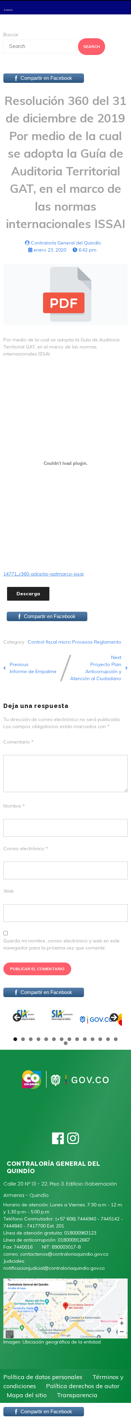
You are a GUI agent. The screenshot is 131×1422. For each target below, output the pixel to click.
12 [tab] (100, 1039)
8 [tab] (69, 1039)
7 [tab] (61, 1039)
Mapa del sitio (27, 1395)
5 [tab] (46, 1039)
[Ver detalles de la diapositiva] (26, 1019)
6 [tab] (54, 1039)
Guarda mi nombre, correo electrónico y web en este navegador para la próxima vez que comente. (61, 944)
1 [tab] (15, 1039)
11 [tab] (92, 1039)
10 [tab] (85, 1039)
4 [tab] (38, 1039)
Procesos (83, 642)
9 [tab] (77, 1039)
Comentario (18, 742)
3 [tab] (31, 1039)
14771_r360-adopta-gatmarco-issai (43, 574)
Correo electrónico (25, 848)
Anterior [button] (17, 1018)
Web (8, 891)
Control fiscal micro (50, 642)
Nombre (14, 806)
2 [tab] (23, 1039)
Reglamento (107, 642)
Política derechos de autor (83, 1386)
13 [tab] (108, 1039)
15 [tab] (66, 1043)
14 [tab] (116, 1039)
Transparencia (77, 1395)
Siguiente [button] (113, 1018)
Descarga (28, 594)
